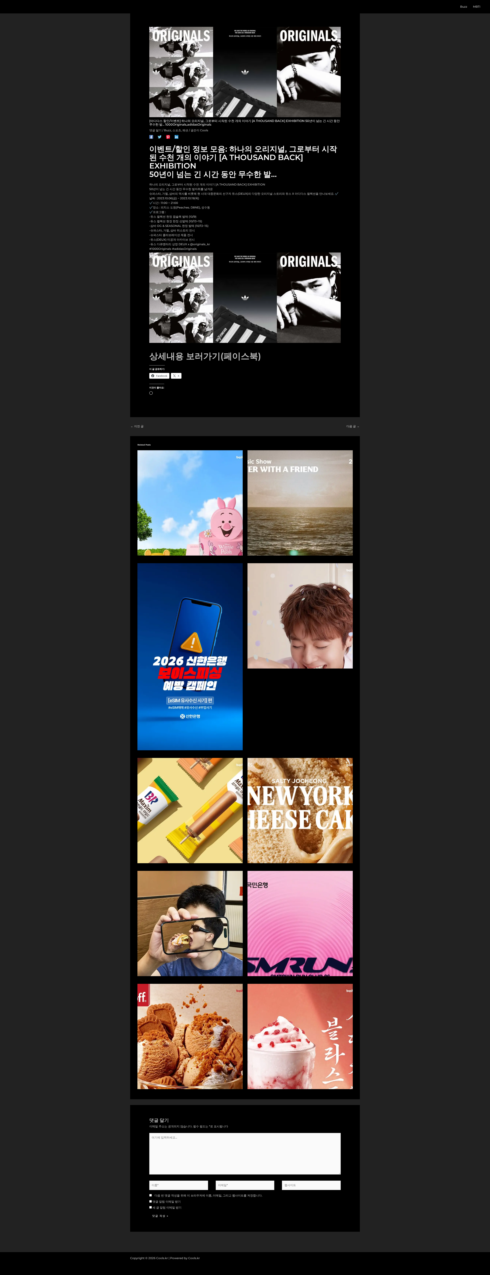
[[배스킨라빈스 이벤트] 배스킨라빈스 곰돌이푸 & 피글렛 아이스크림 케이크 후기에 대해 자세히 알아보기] (190, 502)
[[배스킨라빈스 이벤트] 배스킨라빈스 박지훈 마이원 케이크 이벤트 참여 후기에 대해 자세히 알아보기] (300, 615)
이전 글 (137, 426)
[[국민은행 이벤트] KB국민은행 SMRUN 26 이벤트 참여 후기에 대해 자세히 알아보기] (300, 923)
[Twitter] (160, 137)
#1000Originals (160, 249)
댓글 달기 (155, 130)
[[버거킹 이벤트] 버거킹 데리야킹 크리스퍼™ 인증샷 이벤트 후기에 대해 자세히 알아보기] (190, 923)
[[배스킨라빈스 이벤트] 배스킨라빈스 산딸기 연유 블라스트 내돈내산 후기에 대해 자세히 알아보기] (300, 1036)
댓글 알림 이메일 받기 (167, 1201)
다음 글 (352, 426)
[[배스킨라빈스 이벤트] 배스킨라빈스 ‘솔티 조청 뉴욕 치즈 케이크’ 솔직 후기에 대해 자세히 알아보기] (300, 810)
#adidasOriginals (184, 249)
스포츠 (176, 130)
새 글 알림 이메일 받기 (167, 1207)
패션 (185, 130)
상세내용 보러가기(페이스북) (205, 356)
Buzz (167, 130)
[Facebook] (151, 137)
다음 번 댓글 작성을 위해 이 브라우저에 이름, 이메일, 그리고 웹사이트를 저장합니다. (208, 1195)
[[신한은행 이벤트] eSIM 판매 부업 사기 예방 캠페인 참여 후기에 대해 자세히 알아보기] (190, 656)
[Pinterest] (168, 137)
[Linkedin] (176, 137)
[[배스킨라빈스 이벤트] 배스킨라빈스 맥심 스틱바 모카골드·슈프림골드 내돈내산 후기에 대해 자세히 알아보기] (190, 810)
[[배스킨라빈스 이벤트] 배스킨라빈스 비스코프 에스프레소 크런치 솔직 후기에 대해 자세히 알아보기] (190, 1036)
